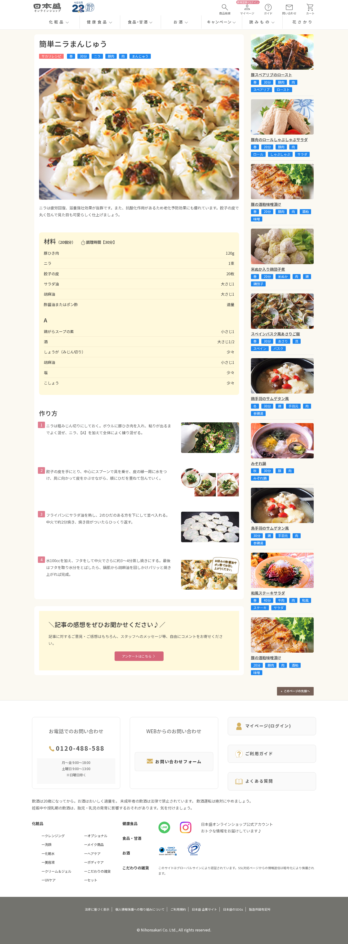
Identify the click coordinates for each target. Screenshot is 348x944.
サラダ (302, 154)
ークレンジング (53, 835)
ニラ (97, 56)
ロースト (283, 89)
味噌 (256, 219)
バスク (278, 348)
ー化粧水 (48, 853)
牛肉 (281, 600)
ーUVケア (48, 879)
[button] (59, 22)
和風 (305, 600)
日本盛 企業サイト (204, 909)
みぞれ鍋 (260, 478)
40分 (267, 600)
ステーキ (260, 607)
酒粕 (305, 211)
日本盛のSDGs (233, 909)
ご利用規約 (178, 909)
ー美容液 (48, 862)
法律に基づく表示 (97, 909)
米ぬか (283, 276)
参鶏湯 (258, 413)
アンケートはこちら (137, 656)
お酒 (126, 853)
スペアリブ (261, 89)
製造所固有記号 (260, 909)
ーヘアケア (92, 853)
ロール (258, 154)
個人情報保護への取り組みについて (140, 909)
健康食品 (130, 823)
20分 (267, 147)
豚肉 (111, 56)
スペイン (259, 348)
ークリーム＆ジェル (56, 871)
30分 (83, 56)
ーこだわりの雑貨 (97, 871)
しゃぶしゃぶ (280, 154)
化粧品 (37, 823)
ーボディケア (94, 862)
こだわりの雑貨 (135, 868)
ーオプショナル (95, 835)
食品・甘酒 (131, 838)
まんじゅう (140, 56)
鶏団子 (258, 283)
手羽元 (293, 406)
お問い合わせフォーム (178, 761)
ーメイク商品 (94, 844)
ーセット (90, 879)
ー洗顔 (46, 844)
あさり (283, 341)
